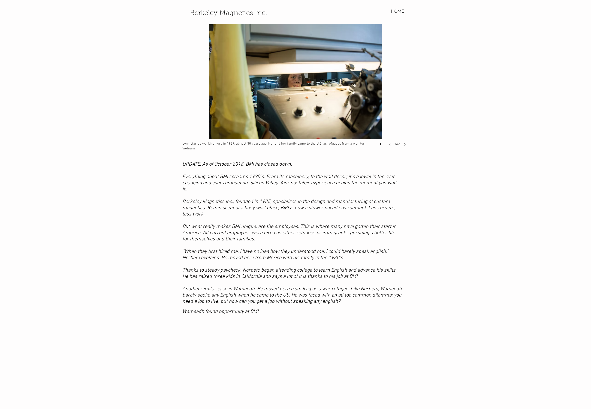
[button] (295, 89)
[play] (381, 142)
